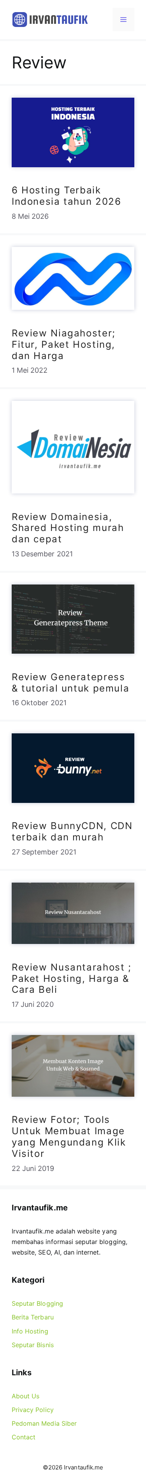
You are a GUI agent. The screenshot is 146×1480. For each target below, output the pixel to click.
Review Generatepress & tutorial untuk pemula (70, 682)
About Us (25, 1396)
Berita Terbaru (33, 1317)
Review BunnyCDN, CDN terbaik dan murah (72, 831)
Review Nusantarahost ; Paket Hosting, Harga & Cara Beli (72, 979)
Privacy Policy (33, 1410)
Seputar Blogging (37, 1303)
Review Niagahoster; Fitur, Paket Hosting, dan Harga (64, 344)
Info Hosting (30, 1331)
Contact (23, 1437)
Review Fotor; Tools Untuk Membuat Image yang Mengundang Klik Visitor (69, 1136)
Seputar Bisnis (33, 1345)
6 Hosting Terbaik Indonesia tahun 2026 (66, 195)
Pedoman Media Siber (44, 1423)
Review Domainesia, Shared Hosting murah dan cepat (68, 528)
